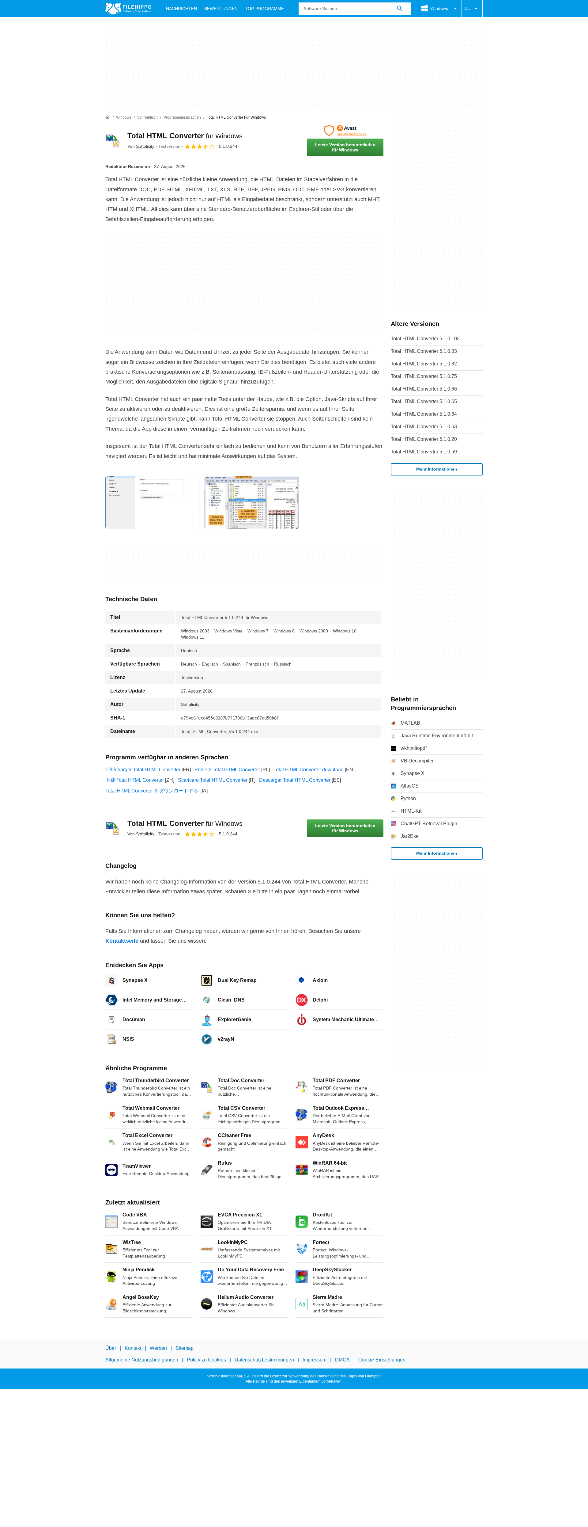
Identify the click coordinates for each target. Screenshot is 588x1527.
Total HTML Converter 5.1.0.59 (424, 451)
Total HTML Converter (185, 136)
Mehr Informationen (436, 469)
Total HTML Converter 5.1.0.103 (425, 338)
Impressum (314, 1360)
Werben (158, 1348)
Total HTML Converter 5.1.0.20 (424, 439)
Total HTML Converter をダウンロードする (151, 790)
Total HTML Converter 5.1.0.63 (424, 426)
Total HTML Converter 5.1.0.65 (424, 401)
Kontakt (133, 1348)
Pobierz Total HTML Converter (227, 769)
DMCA (342, 1360)
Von (140, 146)
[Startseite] (107, 117)
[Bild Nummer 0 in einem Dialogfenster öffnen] (152, 502)
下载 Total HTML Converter (134, 780)
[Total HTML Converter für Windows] (112, 140)
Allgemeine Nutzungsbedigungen (141, 1360)
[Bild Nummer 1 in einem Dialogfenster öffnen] (251, 502)
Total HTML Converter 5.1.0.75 (424, 376)
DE (467, 8)
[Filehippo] (128, 8)
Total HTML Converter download (308, 769)
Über (110, 1348)
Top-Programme (264, 8)
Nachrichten (181, 8)
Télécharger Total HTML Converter (142, 769)
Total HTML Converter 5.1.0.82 (424, 363)
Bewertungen (221, 8)
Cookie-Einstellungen (381, 1360)
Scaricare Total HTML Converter (212, 780)
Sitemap (184, 1348)
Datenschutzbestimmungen (264, 1360)
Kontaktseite (121, 941)
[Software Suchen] (400, 8)
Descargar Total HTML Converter (294, 780)
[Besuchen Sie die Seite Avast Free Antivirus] (345, 130)
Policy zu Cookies (206, 1360)
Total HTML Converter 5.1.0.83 (424, 351)
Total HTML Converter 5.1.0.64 (424, 414)
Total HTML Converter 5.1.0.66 (424, 388)
